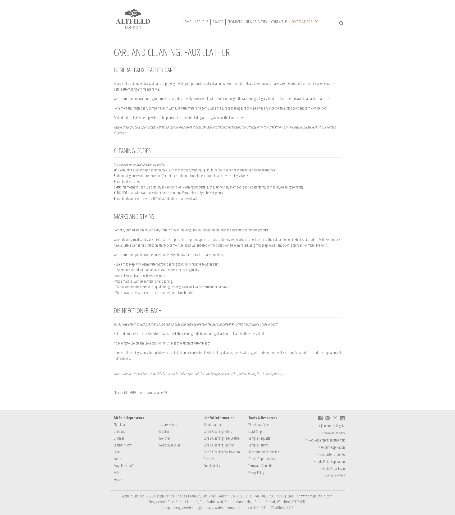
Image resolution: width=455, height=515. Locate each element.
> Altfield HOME (335, 475)
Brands (218, 21)
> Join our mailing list (332, 425)
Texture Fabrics (168, 424)
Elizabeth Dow (123, 445)
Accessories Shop (305, 21)
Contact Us (279, 21)
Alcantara (119, 424)
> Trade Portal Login (332, 468)
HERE (133, 392)
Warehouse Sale (258, 424)
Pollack (118, 479)
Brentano (119, 431)
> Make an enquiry (333, 433)
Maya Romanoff (123, 465)
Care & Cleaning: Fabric (218, 431)
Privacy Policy (256, 472)
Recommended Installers (263, 452)
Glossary (209, 458)
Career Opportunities (261, 458)
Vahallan (164, 431)
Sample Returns (258, 445)
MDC (117, 472)
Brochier (119, 438)
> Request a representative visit (325, 440)
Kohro (117, 458)
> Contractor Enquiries (331, 454)
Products (235, 21)
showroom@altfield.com (315, 496)
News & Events (256, 21)
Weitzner (164, 438)
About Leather (212, 424)
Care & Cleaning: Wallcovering (222, 452)
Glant (117, 452)
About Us (202, 21)
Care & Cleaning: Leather (219, 445)
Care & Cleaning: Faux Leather (222, 438)
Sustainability (212, 465)
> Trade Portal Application (329, 461)
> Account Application (331, 447)
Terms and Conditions (261, 465)
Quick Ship (255, 431)
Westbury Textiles (169, 445)
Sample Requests (259, 438)
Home (186, 21)
